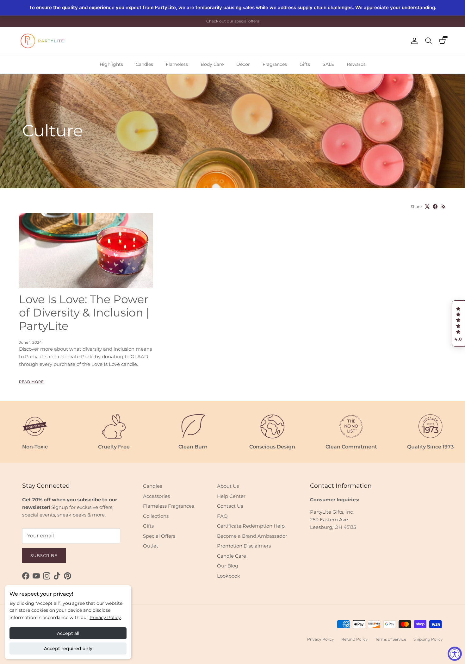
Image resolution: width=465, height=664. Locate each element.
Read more (31, 381)
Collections (156, 516)
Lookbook (228, 576)
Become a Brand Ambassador (252, 536)
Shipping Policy (428, 639)
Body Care (212, 64)
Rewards (356, 64)
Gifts (305, 64)
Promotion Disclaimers (244, 546)
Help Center (231, 496)
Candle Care (231, 556)
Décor (243, 64)
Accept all (68, 633)
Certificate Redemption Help (251, 526)
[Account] (413, 41)
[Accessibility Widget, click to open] (455, 654)
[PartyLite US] (42, 41)
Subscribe (44, 555)
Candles (144, 64)
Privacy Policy (105, 617)
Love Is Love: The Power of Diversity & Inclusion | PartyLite (84, 312)
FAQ (222, 516)
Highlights (111, 64)
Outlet (150, 546)
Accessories (156, 496)
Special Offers (159, 536)
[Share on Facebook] (435, 206)
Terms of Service (390, 639)
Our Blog (227, 566)
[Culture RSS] (443, 206)
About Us (228, 486)
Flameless (177, 64)
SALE (328, 64)
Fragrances (275, 64)
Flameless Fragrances (168, 506)
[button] (458, 323)
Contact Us (230, 506)
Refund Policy (354, 639)
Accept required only (68, 648)
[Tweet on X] (427, 206)
